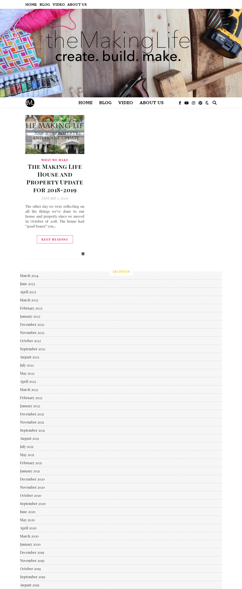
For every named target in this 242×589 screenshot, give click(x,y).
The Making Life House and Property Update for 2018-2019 (54, 178)
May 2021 (27, 454)
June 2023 (27, 283)
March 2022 (29, 389)
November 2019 (32, 560)
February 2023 (31, 308)
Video (59, 4)
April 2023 (28, 291)
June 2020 (27, 511)
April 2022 (28, 381)
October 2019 (30, 568)
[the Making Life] (121, 53)
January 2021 (30, 470)
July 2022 (27, 365)
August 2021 (29, 438)
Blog (45, 4)
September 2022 (32, 348)
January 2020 (30, 544)
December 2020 (32, 479)
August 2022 (29, 356)
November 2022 (32, 332)
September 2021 (32, 430)
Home (31, 4)
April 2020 (28, 527)
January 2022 (30, 405)
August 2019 (29, 584)
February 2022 (31, 397)
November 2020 (32, 487)
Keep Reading (54, 239)
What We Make (54, 160)
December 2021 (32, 413)
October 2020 (30, 495)
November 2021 (32, 422)
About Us (77, 4)
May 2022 (27, 373)
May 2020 (27, 519)
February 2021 (31, 462)
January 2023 (30, 316)
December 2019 (32, 552)
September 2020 (33, 503)
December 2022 (32, 324)
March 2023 (29, 300)
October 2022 (30, 340)
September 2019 (32, 576)
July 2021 (26, 446)
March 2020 (29, 536)
